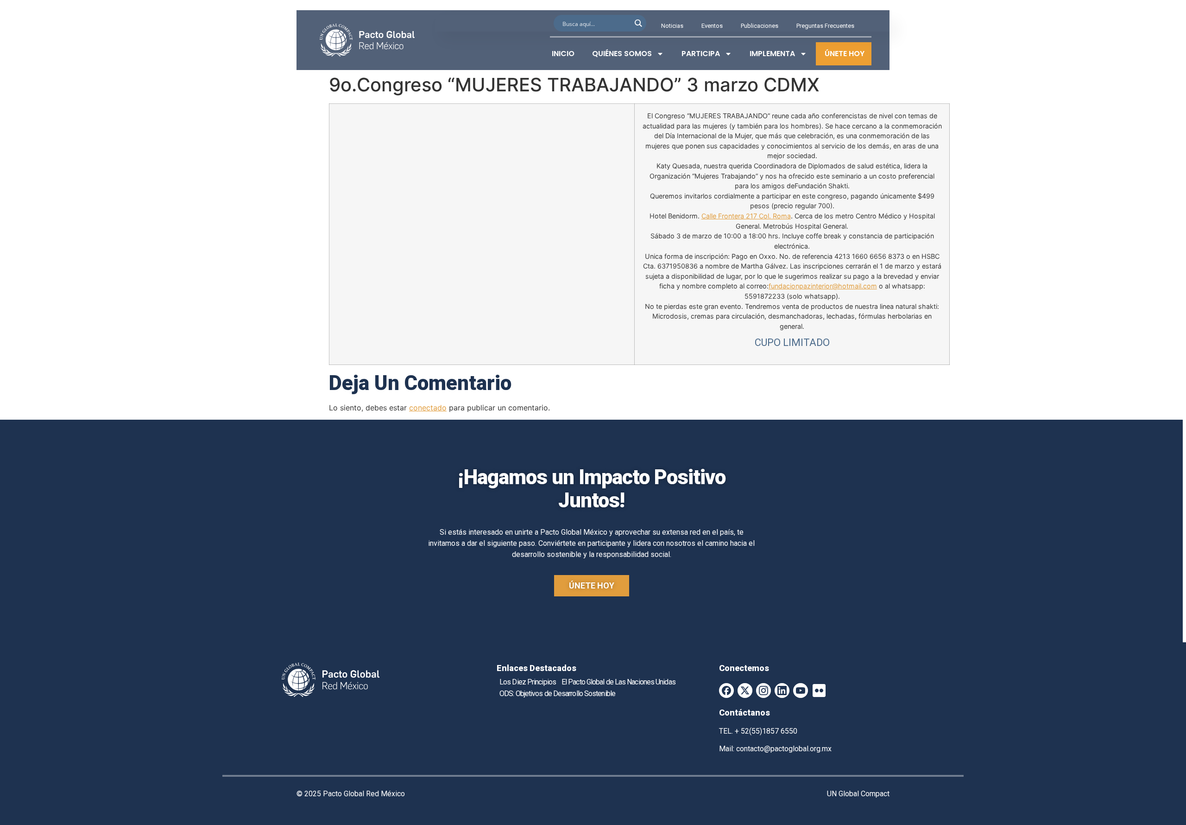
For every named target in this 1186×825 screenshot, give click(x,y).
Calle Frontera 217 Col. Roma (746, 216)
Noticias (672, 25)
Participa (700, 53)
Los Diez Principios (527, 682)
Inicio (563, 53)
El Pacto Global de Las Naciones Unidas (618, 682)
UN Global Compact (858, 793)
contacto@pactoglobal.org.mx (784, 748)
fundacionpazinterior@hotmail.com (823, 286)
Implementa (772, 53)
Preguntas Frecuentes (825, 25)
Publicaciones (759, 25)
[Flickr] (819, 690)
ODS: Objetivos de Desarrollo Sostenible (557, 693)
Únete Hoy (844, 53)
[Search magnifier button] (638, 23)
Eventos (712, 25)
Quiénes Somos (622, 53)
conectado (428, 407)
